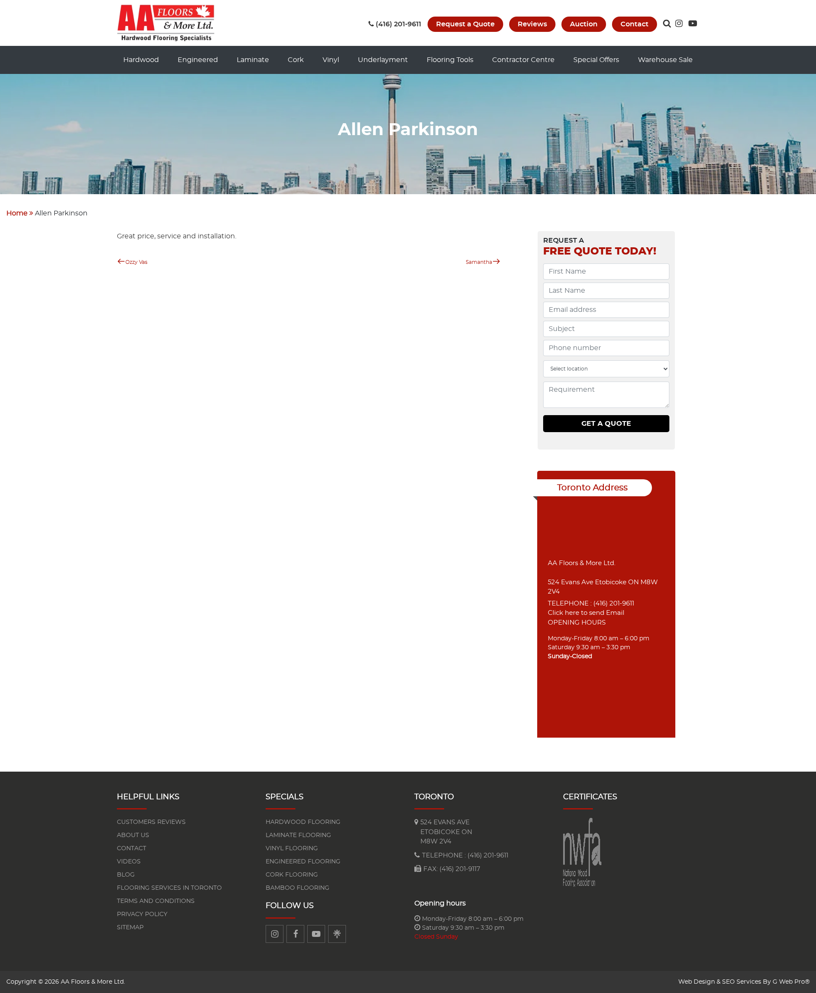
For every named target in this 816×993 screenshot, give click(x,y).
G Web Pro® (791, 982)
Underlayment (383, 60)
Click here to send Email (586, 613)
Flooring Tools (450, 60)
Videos (129, 862)
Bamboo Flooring (297, 888)
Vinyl (331, 60)
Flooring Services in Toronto (169, 888)
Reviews (532, 24)
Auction (584, 24)
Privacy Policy (142, 914)
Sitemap (130, 928)
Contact (634, 24)
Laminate (253, 60)
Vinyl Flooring (292, 849)
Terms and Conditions (156, 901)
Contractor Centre (523, 60)
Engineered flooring (303, 862)
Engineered (198, 60)
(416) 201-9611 (398, 24)
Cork (296, 60)
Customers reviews (151, 822)
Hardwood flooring (303, 822)
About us (133, 835)
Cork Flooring (292, 875)
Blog (126, 875)
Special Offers (596, 60)
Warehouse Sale (665, 60)
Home (17, 213)
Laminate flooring (298, 835)
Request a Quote (465, 24)
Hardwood (141, 60)
